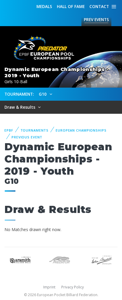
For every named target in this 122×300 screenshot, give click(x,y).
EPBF (8, 130)
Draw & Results (20, 107)
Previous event (27, 137)
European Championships (81, 130)
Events (96, 19)
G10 (43, 94)
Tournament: (19, 94)
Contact (99, 6)
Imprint (49, 287)
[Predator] (61, 259)
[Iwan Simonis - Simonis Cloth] (102, 259)
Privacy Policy (72, 287)
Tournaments (34, 130)
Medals (44, 6)
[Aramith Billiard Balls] (20, 259)
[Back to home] (41, 48)
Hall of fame (71, 6)
